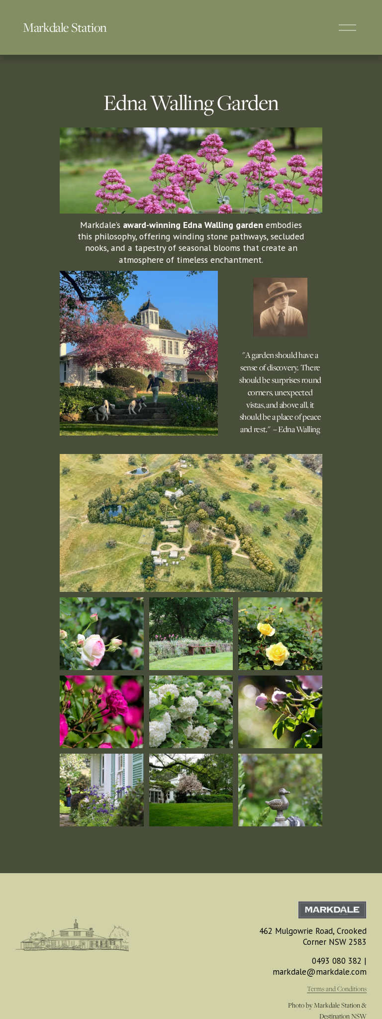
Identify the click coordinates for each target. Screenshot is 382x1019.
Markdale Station (64, 27)
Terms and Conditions (337, 989)
